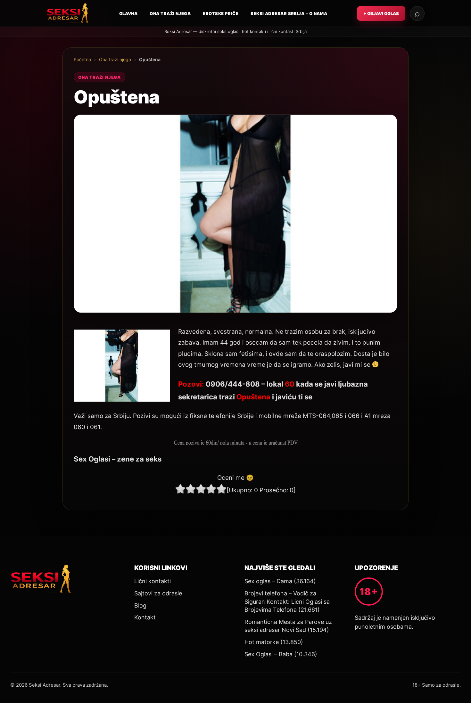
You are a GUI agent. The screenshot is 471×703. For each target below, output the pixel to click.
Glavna (128, 13)
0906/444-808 (233, 384)
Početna (82, 59)
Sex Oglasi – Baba (268, 654)
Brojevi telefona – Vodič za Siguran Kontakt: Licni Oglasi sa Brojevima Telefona (287, 601)
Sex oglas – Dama (268, 581)
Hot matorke (261, 642)
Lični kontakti (152, 581)
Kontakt (145, 617)
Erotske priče (220, 13)
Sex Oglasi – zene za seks (117, 458)
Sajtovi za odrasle (158, 593)
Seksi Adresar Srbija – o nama (289, 13)
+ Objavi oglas (381, 13)
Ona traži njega (170, 13)
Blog (140, 605)
